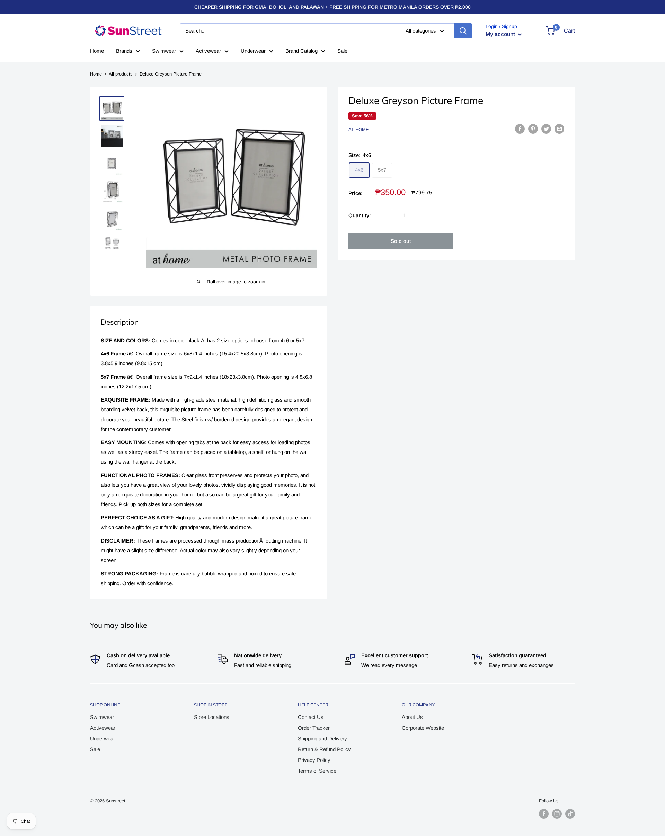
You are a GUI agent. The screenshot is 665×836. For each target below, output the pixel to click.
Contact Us (310, 717)
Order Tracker (314, 728)
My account (501, 34)
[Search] (463, 30)
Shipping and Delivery (322, 738)
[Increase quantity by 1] (425, 215)
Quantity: (359, 215)
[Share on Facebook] (520, 129)
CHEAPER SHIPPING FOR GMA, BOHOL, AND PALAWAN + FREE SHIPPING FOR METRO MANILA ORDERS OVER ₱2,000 (332, 7)
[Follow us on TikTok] (570, 814)
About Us (412, 717)
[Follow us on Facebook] (544, 814)
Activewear (208, 51)
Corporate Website (423, 728)
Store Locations (211, 717)
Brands (124, 51)
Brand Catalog (301, 51)
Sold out (401, 241)
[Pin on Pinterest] (533, 129)
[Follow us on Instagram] (557, 814)
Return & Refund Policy (324, 749)
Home (97, 51)
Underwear (253, 51)
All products (121, 74)
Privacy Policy (314, 760)
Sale (342, 51)
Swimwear (164, 51)
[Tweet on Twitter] (546, 129)
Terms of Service (317, 771)
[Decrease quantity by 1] (382, 215)
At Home (358, 129)
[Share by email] (559, 129)
